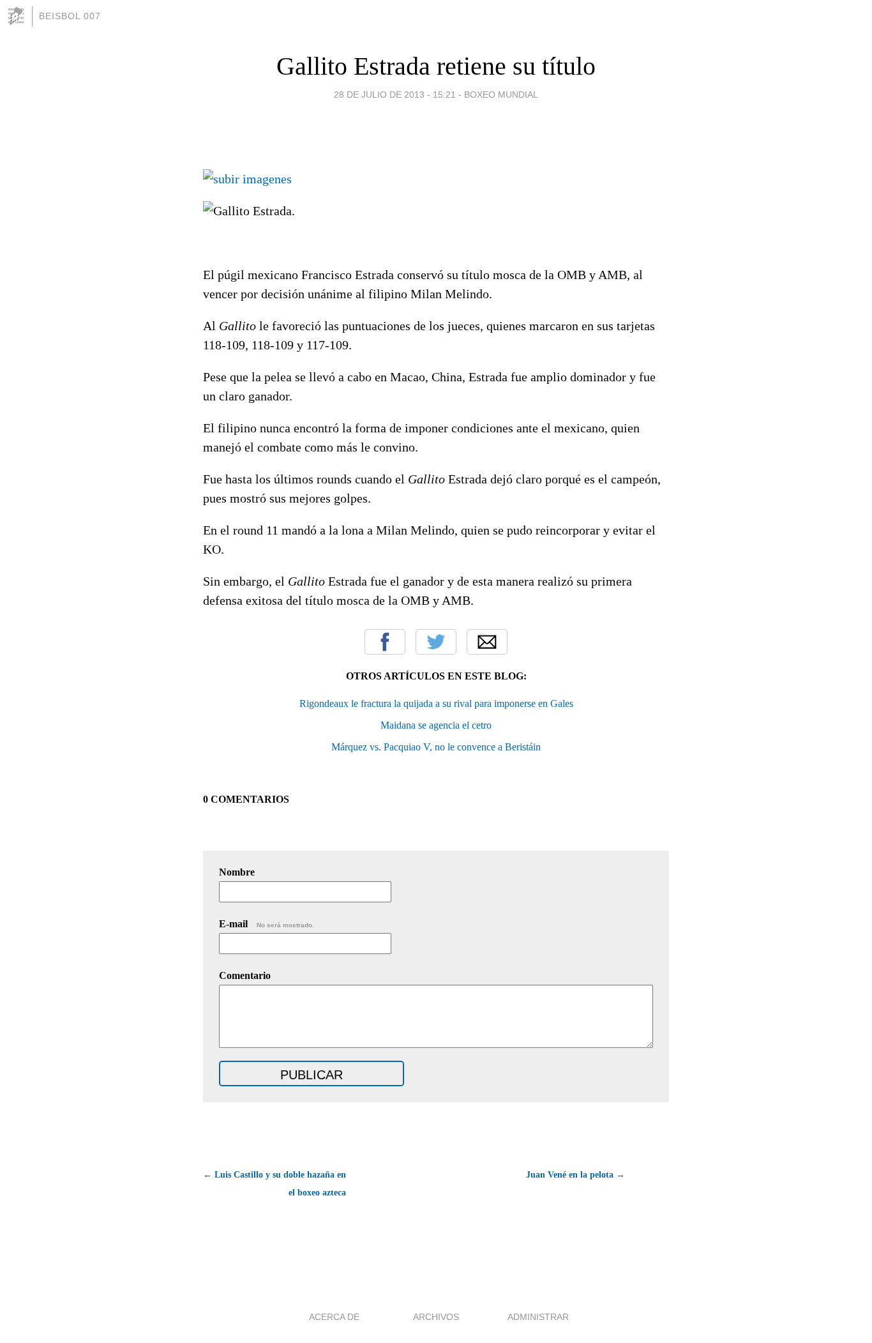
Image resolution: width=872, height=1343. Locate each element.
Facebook (385, 642)
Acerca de (334, 1317)
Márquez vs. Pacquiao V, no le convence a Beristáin (436, 746)
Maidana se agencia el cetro (436, 725)
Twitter (436, 642)
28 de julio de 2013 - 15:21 (395, 94)
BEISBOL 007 (70, 16)
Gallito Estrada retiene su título (436, 66)
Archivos (436, 1317)
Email (487, 642)
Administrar (538, 1317)
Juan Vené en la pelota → (575, 1175)
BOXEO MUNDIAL (501, 94)
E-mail (266, 923)
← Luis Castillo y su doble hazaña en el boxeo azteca (274, 1183)
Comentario (245, 975)
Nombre (237, 872)
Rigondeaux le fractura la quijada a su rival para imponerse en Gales (436, 703)
